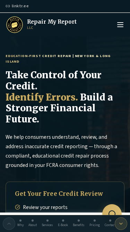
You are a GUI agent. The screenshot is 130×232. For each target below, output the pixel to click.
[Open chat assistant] (112, 214)
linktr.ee (20, 6)
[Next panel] (121, 223)
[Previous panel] (9, 223)
